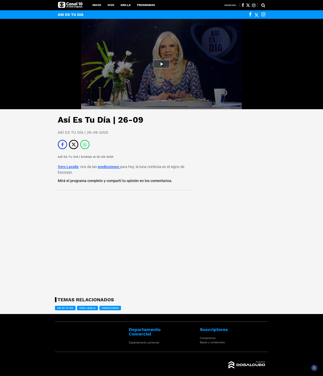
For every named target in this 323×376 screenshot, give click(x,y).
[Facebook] (250, 14)
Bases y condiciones (212, 342)
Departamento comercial (144, 342)
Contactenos (208, 338)
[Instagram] (263, 14)
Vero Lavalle (68, 166)
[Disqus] (126, 242)
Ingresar (230, 5)
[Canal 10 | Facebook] (243, 5)
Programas (146, 5)
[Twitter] (256, 14)
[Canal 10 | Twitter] (248, 5)
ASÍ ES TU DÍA (68, 157)
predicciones (109, 166)
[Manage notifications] (314, 368)
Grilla (126, 5)
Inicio (96, 5)
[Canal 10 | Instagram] (253, 5)
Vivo (110, 5)
